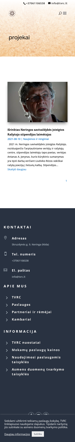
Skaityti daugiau (17, 169)
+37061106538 (35, 3)
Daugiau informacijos (17, 434)
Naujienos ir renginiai (36, 139)
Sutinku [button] (38, 434)
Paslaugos (21, 304)
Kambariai (21, 319)
